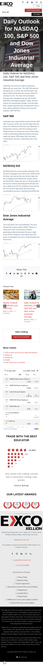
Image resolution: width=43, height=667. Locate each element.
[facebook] (23, 2)
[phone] (41, 2)
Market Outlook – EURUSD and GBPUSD (10, 306)
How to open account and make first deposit (21, 352)
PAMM (7, 360)
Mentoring (8, 357)
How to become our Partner (15, 362)
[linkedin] (32, 2)
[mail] (36, 2)
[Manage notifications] (4, 662)
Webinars (8, 355)
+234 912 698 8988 (22, 565)
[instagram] (27, 2)
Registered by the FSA (21, 540)
